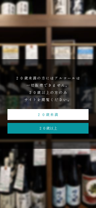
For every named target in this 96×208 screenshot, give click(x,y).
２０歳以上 (48, 128)
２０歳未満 (48, 114)
